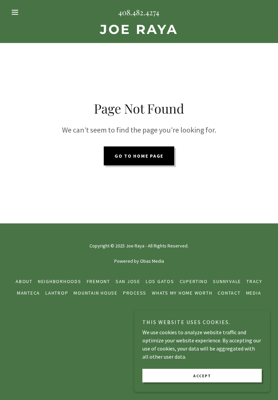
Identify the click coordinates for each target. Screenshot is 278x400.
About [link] (24, 281)
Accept (202, 375)
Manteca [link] (28, 293)
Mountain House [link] (96, 293)
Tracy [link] (254, 281)
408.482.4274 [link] (138, 12)
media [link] (253, 293)
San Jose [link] (128, 281)
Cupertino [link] (194, 281)
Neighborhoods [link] (59, 281)
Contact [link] (229, 293)
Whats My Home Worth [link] (182, 293)
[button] (27, 12)
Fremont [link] (98, 281)
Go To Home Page (139, 156)
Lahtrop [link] (56, 293)
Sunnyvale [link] (227, 281)
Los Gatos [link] (160, 281)
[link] (139, 31)
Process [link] (134, 293)
